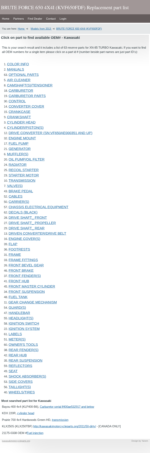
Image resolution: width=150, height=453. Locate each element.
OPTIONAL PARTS (24, 75)
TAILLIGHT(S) (20, 387)
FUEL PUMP (19, 143)
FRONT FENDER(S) (25, 276)
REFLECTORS (20, 366)
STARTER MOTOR (24, 175)
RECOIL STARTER (24, 170)
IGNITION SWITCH (24, 323)
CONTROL (17, 101)
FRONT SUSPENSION (27, 292)
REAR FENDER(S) (23, 350)
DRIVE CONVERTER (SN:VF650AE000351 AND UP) (50, 133)
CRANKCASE (19, 112)
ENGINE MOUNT (22, 138)
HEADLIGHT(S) (21, 318)
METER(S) (17, 339)
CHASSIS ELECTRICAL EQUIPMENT (38, 207)
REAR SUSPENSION (25, 360)
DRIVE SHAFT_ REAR (27, 228)
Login (63, 18)
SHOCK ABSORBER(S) (27, 376)
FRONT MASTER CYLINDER (32, 286)
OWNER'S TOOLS (23, 345)
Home (5, 18)
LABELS (15, 334)
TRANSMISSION (22, 180)
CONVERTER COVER (26, 106)
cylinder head (25, 413)
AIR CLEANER (18, 80)
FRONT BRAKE (21, 270)
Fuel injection (35, 433)
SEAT (13, 371)
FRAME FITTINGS (23, 260)
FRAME (15, 255)
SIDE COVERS (21, 382)
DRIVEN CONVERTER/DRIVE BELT (37, 233)
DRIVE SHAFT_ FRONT (28, 218)
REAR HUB (18, 355)
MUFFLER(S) (17, 154)
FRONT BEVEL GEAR (26, 265)
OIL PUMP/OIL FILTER (27, 159)
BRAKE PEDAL (21, 191)
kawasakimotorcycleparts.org (16, 441)
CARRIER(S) (19, 202)
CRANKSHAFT (19, 117)
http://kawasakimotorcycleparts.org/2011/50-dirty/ (64, 426)
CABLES (15, 196)
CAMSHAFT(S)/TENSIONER (30, 85)
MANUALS (15, 69)
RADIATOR (18, 165)
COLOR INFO (18, 64)
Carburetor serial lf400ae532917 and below (67, 406)
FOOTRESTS (19, 249)
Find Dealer (35, 18)
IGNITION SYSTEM (24, 329)
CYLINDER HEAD (21, 122)
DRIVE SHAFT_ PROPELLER (32, 223)
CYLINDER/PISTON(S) (25, 128)
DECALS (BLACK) (23, 212)
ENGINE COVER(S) (24, 239)
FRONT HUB (19, 281)
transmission (60, 419)
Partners (18, 18)
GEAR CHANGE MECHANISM (32, 302)
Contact (51, 18)
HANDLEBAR (19, 313)
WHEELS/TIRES (22, 392)
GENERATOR (20, 149)
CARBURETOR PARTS (27, 96)
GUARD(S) (17, 308)
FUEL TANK (18, 297)
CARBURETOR (21, 91)
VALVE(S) (15, 186)
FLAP (13, 244)
